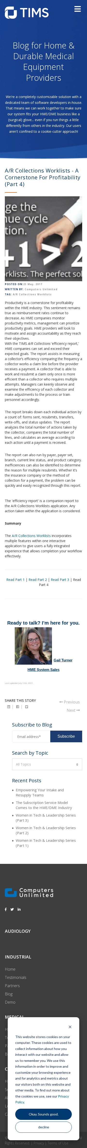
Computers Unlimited (41, 289)
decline (43, 1127)
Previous (71, 702)
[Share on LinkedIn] (8, 706)
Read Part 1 (15, 579)
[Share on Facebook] (17, 706)
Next (71, 710)
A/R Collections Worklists (32, 294)
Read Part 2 (38, 579)
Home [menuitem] (10, 969)
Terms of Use (58, 1143)
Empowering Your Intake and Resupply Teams (40, 792)
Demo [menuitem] (10, 1002)
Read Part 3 (60, 579)
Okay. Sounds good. (43, 1114)
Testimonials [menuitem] (15, 977)
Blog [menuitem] (9, 994)
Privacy (39, 1143)
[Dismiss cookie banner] (70, 1027)
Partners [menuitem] (12, 985)
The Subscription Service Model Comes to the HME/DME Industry (44, 805)
